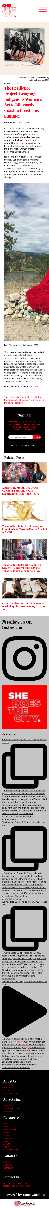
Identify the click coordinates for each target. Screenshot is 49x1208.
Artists (17, 397)
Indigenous (9, 400)
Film (5, 1123)
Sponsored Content (12, 1108)
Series (6, 1126)
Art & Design (8, 1135)
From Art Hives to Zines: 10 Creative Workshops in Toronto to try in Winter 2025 (24, 606)
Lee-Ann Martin (29, 400)
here (36, 386)
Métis (41, 400)
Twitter (6, 1162)
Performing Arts (10, 1129)
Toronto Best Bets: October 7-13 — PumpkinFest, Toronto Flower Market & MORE (24, 529)
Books (6, 1132)
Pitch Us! (7, 1090)
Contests (7, 1111)
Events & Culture (11, 84)
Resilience (21, 143)
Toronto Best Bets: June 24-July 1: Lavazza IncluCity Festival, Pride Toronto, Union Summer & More (21, 567)
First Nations (36, 397)
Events (6, 1141)
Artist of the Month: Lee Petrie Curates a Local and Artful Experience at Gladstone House (20, 490)
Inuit (18, 400)
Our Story (8, 1087)
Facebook (7, 1165)
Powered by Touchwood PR (24, 1195)
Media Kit (7, 1105)
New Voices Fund (10, 1093)
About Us (7, 1144)
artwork (25, 397)
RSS (5, 1171)
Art (11, 397)
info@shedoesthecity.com (15, 1183)
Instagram (8, 1168)
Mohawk (8, 402)
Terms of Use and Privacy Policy (17, 1186)
